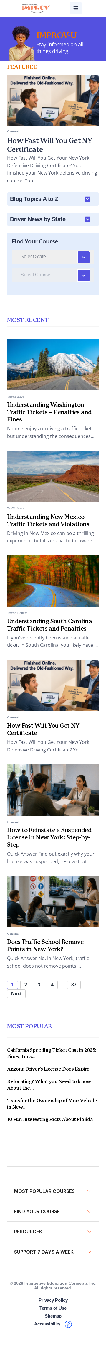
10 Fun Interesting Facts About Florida (50, 1119)
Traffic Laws (15, 396)
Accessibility (47, 1323)
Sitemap (53, 1315)
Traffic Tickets (17, 613)
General (13, 717)
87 (74, 984)
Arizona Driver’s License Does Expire (48, 1069)
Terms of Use (53, 1308)
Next (16, 993)
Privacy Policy (53, 1300)
